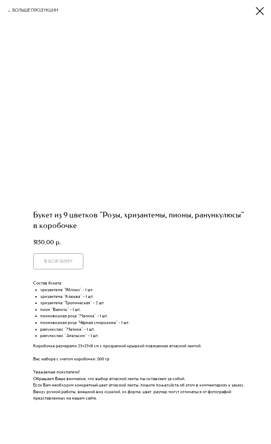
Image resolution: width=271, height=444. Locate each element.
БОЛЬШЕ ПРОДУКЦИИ (35, 10)
